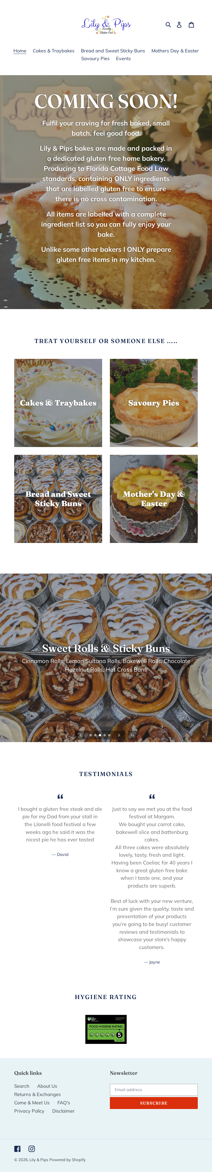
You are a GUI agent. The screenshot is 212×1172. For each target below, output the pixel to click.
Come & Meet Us (32, 1103)
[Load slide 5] (109, 735)
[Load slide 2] (95, 735)
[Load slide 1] (91, 735)
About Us (47, 1086)
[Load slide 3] (100, 735)
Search (21, 1086)
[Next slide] (119, 735)
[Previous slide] (80, 735)
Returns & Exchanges (37, 1094)
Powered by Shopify (67, 1159)
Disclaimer (63, 1111)
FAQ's (63, 1103)
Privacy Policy (29, 1111)
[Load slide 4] (105, 735)
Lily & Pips (38, 1159)
